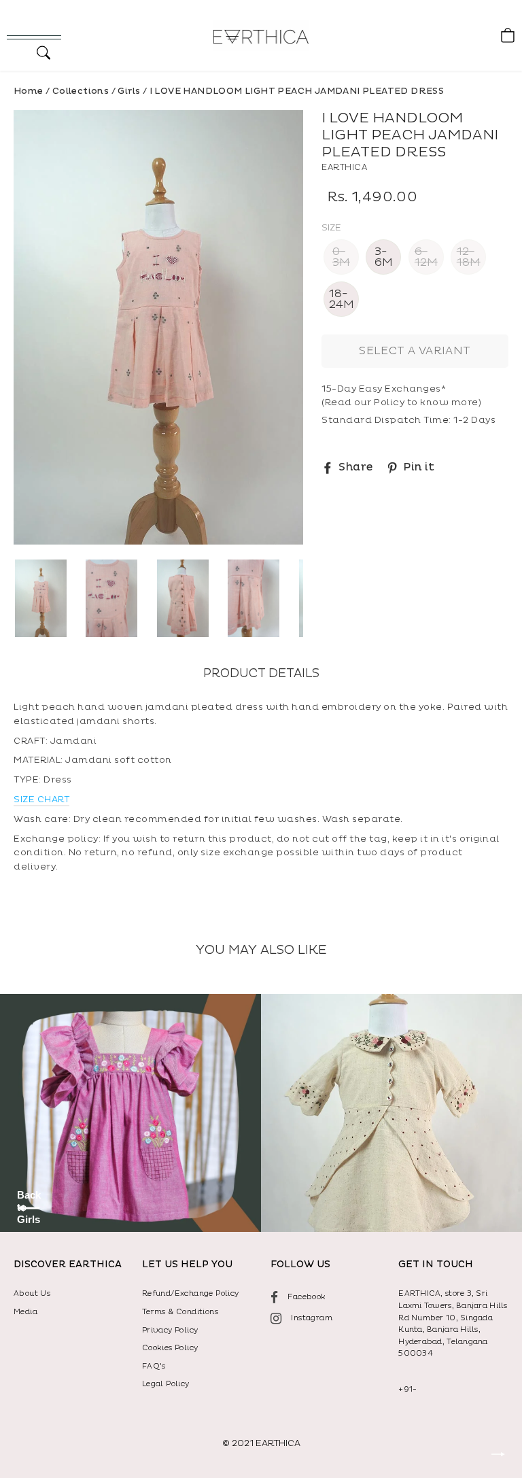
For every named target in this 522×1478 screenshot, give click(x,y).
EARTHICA (344, 167)
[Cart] (504, 36)
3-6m (384, 257)
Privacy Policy (170, 1330)
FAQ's (154, 1366)
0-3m (341, 257)
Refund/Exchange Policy (190, 1293)
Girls (129, 91)
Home (29, 91)
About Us (32, 1293)
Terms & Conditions (180, 1311)
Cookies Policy (170, 1347)
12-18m (469, 257)
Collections (80, 91)
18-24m (341, 299)
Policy (389, 402)
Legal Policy (166, 1383)
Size (331, 228)
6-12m (426, 257)
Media (25, 1311)
